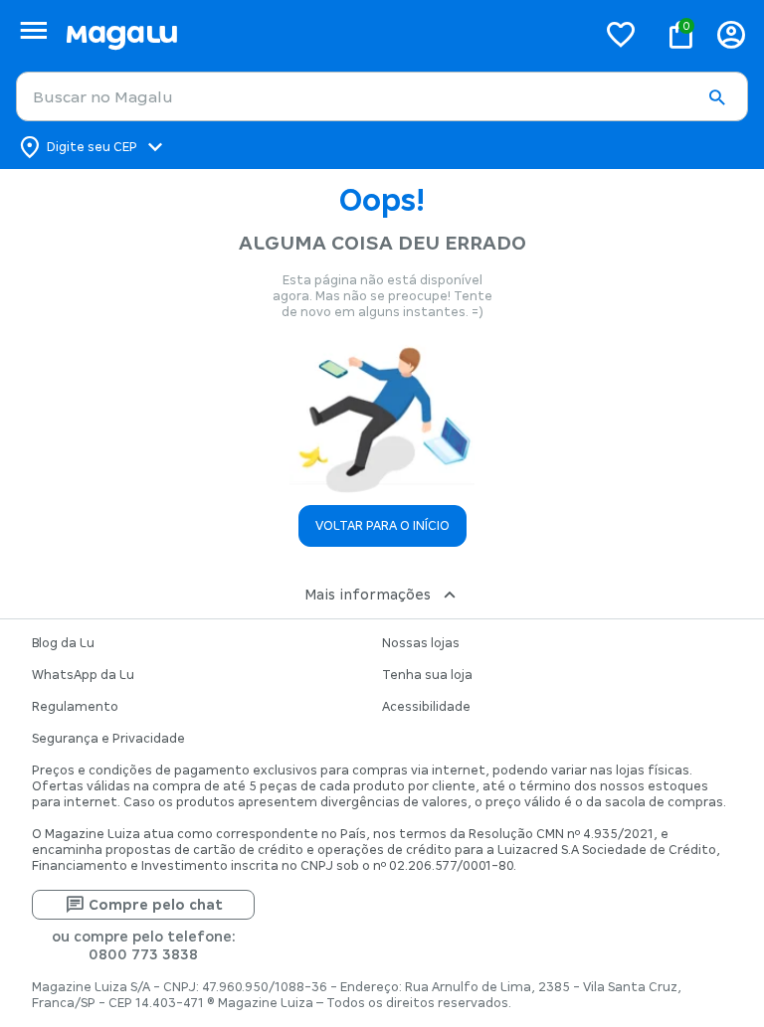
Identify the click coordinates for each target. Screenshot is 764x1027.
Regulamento (75, 707)
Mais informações (367, 594)
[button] (716, 97)
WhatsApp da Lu (83, 675)
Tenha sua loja (427, 675)
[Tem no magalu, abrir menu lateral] (33, 30)
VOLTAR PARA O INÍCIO (382, 526)
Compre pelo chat (156, 905)
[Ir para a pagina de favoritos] (621, 34)
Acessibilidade (426, 707)
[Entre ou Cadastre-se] (731, 34)
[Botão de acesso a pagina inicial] (323, 34)
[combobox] (382, 96)
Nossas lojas (421, 643)
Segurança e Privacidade (108, 739)
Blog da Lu (63, 643)
